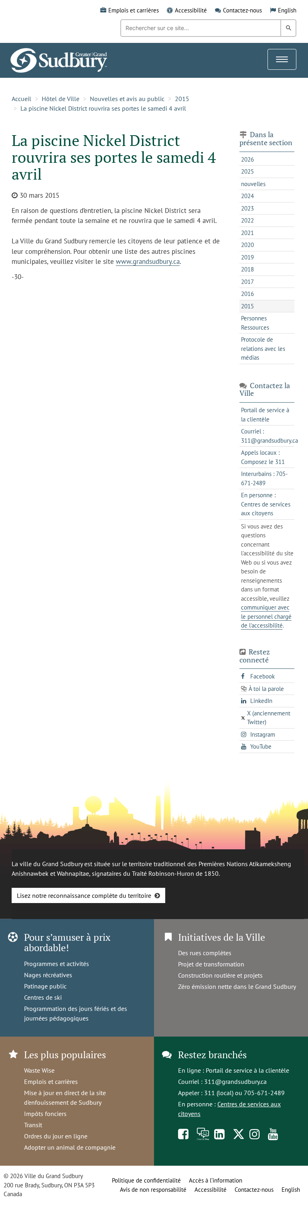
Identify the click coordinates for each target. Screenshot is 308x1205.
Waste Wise (39, 1070)
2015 (182, 99)
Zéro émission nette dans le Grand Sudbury (237, 986)
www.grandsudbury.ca (148, 261)
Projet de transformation (211, 964)
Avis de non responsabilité (153, 1189)
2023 (247, 208)
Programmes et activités (56, 964)
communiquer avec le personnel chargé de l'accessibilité (266, 616)
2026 (247, 159)
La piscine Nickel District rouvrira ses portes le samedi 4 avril (103, 108)
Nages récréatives (48, 975)
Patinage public (45, 986)
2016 (247, 294)
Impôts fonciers (45, 1114)
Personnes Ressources (255, 322)
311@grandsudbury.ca (235, 1081)
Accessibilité (191, 10)
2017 (247, 282)
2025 (247, 171)
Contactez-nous (242, 10)
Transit (33, 1125)
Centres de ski (43, 997)
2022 (247, 220)
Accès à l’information (215, 1180)
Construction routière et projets (220, 975)
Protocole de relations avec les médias (263, 348)
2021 (247, 233)
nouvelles (253, 184)
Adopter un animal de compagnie (70, 1147)
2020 (247, 245)
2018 (247, 269)
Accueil (21, 99)
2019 (247, 257)
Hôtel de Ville (60, 99)
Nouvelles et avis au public (127, 99)
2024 (247, 196)
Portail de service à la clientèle (247, 1070)
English (287, 10)
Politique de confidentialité (146, 1180)
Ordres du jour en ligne (55, 1136)
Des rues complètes (204, 953)
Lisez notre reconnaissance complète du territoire (84, 895)
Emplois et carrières (133, 10)
